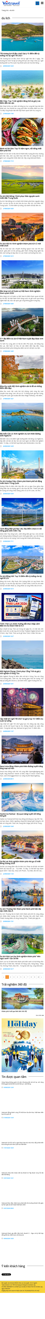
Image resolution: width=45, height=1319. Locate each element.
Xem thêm (39, 1015)
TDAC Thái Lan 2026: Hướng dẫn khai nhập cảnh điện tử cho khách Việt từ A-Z (20, 625)
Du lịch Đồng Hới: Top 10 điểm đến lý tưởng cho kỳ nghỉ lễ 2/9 (21, 577)
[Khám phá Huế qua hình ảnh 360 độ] (21, 1002)
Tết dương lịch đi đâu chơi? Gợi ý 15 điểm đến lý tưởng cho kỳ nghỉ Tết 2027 (19, 54)
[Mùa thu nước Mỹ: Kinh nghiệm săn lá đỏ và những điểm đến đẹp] (22, 369)
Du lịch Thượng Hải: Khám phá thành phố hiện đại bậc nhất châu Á (20, 910)
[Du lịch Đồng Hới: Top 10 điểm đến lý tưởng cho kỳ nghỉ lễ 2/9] (22, 559)
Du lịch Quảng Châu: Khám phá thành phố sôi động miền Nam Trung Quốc (21, 482)
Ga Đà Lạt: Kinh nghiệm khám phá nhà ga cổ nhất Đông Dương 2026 (20, 862)
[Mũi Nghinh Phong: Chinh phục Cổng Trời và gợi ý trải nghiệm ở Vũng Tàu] (22, 654)
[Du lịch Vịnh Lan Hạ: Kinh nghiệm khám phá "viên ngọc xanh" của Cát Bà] (22, 940)
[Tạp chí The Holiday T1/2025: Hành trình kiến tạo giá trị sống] (22, 1045)
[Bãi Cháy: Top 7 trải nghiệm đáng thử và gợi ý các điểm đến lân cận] (22, 84)
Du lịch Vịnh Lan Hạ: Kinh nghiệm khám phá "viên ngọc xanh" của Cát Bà (20, 957)
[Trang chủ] (11, 3)
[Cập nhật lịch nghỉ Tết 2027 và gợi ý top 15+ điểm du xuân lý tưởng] (22, 702)
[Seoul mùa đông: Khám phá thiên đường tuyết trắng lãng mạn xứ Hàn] (22, 750)
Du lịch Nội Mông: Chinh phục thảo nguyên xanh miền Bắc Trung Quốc (19, 197)
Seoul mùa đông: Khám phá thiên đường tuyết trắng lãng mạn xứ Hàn (21, 767)
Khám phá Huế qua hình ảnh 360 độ (14, 1011)
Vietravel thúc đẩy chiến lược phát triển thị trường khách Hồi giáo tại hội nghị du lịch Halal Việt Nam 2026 (22, 1204)
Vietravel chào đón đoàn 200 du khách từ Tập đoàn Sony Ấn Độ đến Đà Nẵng (22, 1173)
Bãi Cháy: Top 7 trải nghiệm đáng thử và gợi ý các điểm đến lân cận (20, 102)
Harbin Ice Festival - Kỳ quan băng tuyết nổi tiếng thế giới (20, 815)
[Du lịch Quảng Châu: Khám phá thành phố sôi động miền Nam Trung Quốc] (22, 464)
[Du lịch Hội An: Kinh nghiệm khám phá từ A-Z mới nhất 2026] (22, 227)
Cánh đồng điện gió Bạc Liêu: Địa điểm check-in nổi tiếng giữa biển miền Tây (21, 529)
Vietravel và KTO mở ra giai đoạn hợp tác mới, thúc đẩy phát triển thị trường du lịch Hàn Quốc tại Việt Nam (22, 1143)
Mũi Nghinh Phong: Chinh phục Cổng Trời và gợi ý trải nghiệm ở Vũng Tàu (20, 672)
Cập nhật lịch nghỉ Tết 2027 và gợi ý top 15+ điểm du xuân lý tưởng (21, 720)
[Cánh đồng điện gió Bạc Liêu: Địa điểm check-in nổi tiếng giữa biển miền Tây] (22, 512)
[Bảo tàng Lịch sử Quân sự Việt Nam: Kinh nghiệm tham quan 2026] (22, 274)
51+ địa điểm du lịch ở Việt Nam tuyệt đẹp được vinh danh (21, 339)
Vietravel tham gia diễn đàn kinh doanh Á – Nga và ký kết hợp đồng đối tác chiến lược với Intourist (22, 1234)
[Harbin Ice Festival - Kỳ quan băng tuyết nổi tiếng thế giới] (22, 797)
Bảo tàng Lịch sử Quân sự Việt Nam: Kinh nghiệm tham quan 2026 (20, 292)
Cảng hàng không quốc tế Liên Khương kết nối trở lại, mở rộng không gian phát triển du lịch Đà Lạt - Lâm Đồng (22, 1083)
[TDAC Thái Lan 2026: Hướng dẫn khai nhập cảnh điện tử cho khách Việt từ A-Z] (22, 607)
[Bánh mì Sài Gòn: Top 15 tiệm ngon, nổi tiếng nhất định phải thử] (22, 132)
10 (38, 977)
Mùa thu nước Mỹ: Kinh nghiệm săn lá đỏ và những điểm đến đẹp (21, 387)
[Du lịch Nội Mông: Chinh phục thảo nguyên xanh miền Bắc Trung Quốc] (22, 179)
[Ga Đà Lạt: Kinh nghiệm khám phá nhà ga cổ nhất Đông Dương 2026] (22, 845)
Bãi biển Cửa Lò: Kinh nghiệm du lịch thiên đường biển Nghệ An (20, 434)
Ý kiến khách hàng (13, 1266)
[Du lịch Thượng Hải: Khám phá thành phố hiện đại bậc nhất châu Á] (22, 892)
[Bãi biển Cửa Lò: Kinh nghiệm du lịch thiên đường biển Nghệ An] (22, 417)
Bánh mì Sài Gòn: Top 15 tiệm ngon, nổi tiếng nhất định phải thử (20, 149)
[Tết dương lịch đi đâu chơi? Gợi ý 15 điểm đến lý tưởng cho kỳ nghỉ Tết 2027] (22, 37)
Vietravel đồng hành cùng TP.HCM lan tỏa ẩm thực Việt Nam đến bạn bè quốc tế (22, 1113)
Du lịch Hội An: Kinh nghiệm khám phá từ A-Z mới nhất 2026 (20, 244)
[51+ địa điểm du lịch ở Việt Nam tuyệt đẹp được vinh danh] (22, 322)
